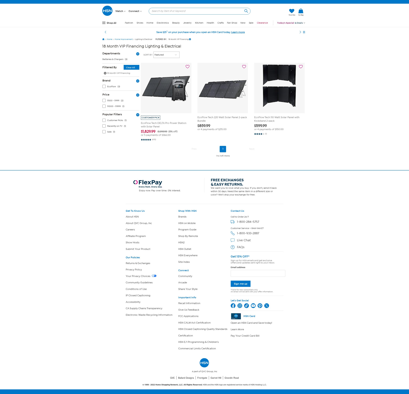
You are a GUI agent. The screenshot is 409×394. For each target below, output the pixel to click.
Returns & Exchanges (138, 263)
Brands (182, 216)
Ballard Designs (186, 377)
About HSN (132, 216)
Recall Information (189, 303)
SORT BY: (148, 54)
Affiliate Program (136, 236)
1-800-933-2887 (248, 233)
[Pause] (304, 32)
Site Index (184, 262)
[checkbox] (121, 87)
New (242, 23)
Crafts (220, 23)
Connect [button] (134, 11)
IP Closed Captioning (138, 295)
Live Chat (244, 240)
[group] (166, 133)
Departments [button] (111, 53)
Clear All (130, 67)
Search (245, 10)
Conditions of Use (136, 289)
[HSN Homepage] (103, 39)
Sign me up (240, 283)
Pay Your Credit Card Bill (245, 335)
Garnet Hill (216, 377)
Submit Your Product (138, 249)
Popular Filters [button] (112, 114)
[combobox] (198, 11)
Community (185, 276)
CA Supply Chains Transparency (144, 308)
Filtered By (118, 67)
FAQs (240, 247)
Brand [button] (106, 80)
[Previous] (105, 32)
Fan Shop (232, 23)
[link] (300, 12)
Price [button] (105, 94)
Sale (251, 23)
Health (210, 23)
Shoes (140, 23)
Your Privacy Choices (138, 276)
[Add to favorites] (187, 67)
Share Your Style (187, 289)
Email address (238, 267)
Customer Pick (150, 117)
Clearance (262, 23)
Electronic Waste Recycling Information (149, 314)
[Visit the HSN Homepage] (107, 15)
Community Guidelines (139, 282)
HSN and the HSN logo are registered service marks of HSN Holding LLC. (205, 384)
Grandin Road (232, 377)
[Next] (300, 32)
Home (150, 23)
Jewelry (187, 23)
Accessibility (133, 302)
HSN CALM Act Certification (194, 322)
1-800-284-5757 (248, 222)
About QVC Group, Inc (139, 223)
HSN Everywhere (187, 255)
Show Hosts (132, 242)
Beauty (176, 23)
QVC (172, 377)
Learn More (237, 329)
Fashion (129, 23)
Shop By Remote (188, 236)
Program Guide (187, 229)
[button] (271, 12)
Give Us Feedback (188, 309)
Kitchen (199, 23)
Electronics (163, 23)
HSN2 (181, 242)
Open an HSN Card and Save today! (251, 322)
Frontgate (202, 377)
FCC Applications (188, 316)
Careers (130, 229)
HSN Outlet (184, 249)
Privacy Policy (134, 269)
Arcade (182, 282)
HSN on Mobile (187, 223)
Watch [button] (119, 11)
